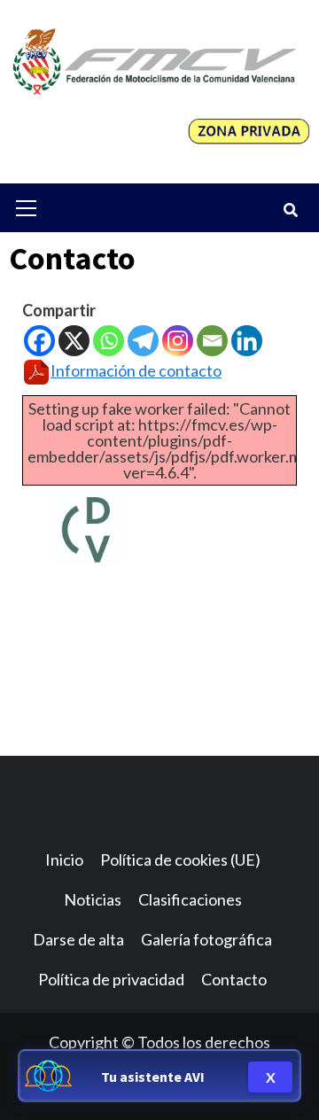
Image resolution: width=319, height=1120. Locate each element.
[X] (73, 340)
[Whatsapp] (108, 340)
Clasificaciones (190, 899)
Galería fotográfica (206, 939)
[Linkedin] (246, 340)
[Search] (290, 210)
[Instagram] (177, 340)
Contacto (234, 979)
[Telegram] (143, 340)
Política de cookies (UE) (180, 859)
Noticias (92, 899)
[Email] (212, 340)
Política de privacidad (111, 979)
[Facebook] (39, 340)
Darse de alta (78, 939)
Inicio (64, 859)
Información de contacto (136, 370)
